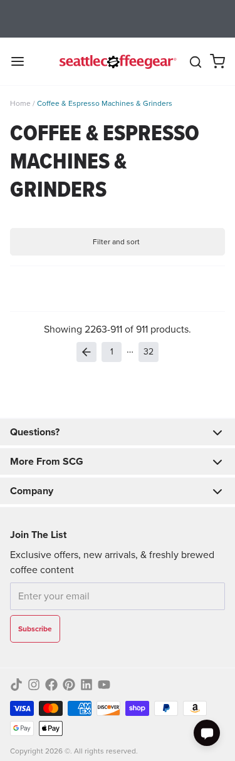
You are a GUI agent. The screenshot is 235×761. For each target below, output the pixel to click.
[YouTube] (104, 684)
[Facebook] (51, 684)
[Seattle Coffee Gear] (116, 61)
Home (20, 103)
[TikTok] (16, 684)
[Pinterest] (69, 684)
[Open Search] (195, 62)
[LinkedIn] (86, 684)
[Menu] (22, 61)
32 (149, 351)
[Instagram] (34, 684)
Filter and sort (116, 241)
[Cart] (217, 61)
